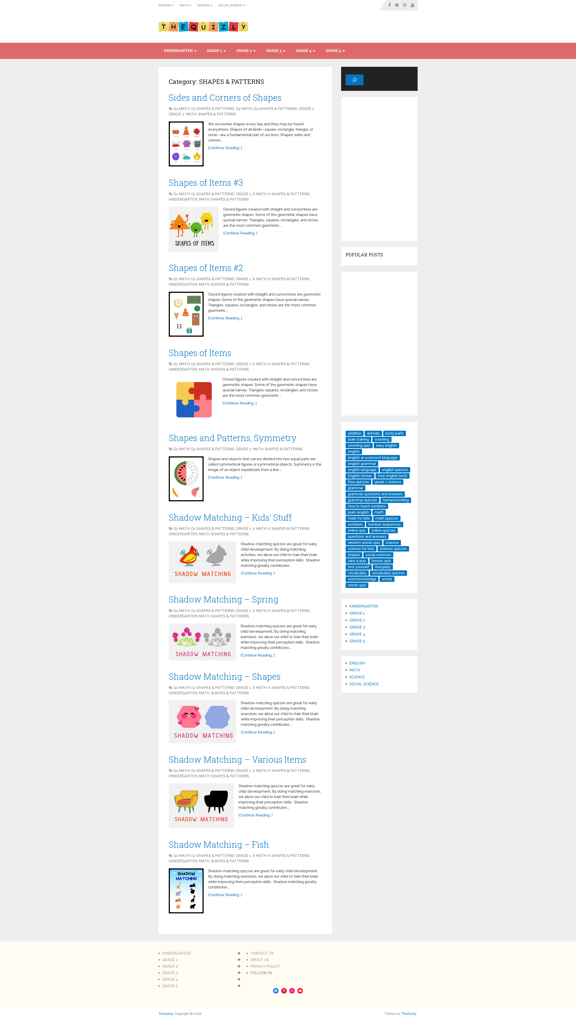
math (379, 512)
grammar (355, 488)
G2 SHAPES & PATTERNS (275, 109)
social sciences (378, 555)
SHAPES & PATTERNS (217, 114)
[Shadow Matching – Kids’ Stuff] (202, 562)
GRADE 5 (333, 51)
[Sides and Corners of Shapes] (186, 143)
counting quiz (359, 445)
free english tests (392, 476)
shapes (354, 555)
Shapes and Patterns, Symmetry (233, 437)
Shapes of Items (200, 352)
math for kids (359, 518)
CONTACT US (262, 953)
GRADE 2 (244, 51)
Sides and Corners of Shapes (225, 97)
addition (354, 433)
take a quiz (357, 561)
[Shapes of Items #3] (194, 229)
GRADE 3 (273, 51)
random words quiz (364, 542)
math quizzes (387, 518)
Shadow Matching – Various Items (237, 759)
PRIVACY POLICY (265, 966)
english (354, 451)
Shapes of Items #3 (206, 182)
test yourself (358, 567)
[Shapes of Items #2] (186, 314)
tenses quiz (381, 561)
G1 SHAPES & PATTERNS (212, 109)
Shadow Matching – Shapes (225, 676)
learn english (358, 512)
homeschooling (396, 500)
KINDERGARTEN (178, 51)
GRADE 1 (214, 51)
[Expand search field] (355, 79)
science (392, 542)
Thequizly (165, 1014)
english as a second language (373, 457)
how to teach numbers (367, 506)
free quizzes (358, 482)
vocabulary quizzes (388, 573)
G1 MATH (181, 109)
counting (382, 439)
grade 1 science (388, 482)
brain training (358, 439)
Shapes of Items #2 (206, 267)
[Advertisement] (379, 168)
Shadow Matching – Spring (223, 599)
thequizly (383, 567)
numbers (355, 524)
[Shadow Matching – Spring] (202, 641)
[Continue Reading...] (225, 148)
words (387, 579)
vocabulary (357, 573)
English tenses (360, 476)
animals (373, 433)
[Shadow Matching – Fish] (186, 890)
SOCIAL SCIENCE (230, 5)
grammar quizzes (362, 500)
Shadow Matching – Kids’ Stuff (230, 517)
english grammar (362, 464)
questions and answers (367, 536)
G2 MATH (244, 109)
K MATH (260, 194)
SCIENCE (203, 5)
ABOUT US (259, 960)
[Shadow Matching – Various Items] (201, 805)
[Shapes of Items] (193, 399)
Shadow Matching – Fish (219, 844)
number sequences (384, 524)
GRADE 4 (303, 51)
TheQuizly (409, 1014)
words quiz (357, 585)
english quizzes (395, 470)
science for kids (361, 549)
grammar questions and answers (375, 494)
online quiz (357, 530)
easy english (386, 445)
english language (362, 470)
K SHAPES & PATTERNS (288, 194)
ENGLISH (164, 5)
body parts (394, 433)
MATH (184, 5)
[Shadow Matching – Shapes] (202, 721)
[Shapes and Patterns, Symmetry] (186, 478)
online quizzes (383, 530)
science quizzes (393, 549)
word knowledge (362, 579)
